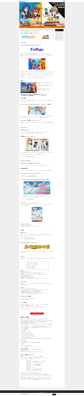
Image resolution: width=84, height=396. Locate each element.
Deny (57, 394)
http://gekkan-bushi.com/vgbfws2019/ (30, 238)
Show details (61, 394)
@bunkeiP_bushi (38, 364)
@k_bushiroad (38, 365)
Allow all (54, 394)
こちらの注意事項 (34, 379)
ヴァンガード (57, 33)
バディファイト (58, 35)
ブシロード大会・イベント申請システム (37, 313)
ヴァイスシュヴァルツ (59, 37)
